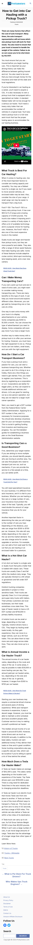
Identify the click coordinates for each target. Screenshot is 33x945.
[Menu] (2, 3)
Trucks (16, 24)
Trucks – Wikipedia (11, 853)
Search (23, 936)
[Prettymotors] (16, 3)
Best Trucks (9, 858)
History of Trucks (11, 848)
